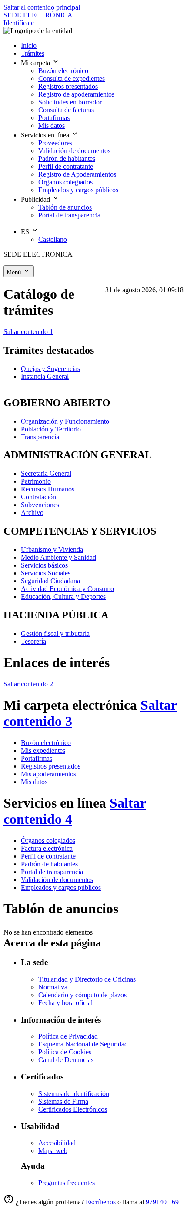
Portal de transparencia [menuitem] (69, 215)
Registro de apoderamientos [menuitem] (76, 94)
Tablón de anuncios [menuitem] (65, 207)
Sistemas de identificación (73, 1093)
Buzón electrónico (46, 742)
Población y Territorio (51, 429)
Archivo (32, 512)
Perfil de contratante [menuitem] (65, 166)
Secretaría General (46, 473)
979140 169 (162, 1202)
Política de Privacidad (68, 1036)
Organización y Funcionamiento (65, 421)
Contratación (38, 497)
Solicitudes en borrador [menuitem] (70, 102)
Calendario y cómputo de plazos (82, 995)
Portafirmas (36, 758)
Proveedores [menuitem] (55, 143)
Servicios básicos (44, 565)
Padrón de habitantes (49, 864)
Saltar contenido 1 (28, 331)
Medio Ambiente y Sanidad (58, 557)
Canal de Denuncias (66, 1059)
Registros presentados (50, 766)
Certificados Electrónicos (72, 1109)
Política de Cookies (64, 1052)
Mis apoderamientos (48, 774)
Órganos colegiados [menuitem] (65, 182)
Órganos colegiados (48, 840)
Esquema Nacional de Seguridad (83, 1044)
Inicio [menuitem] (29, 45)
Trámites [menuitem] (32, 53)
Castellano (52, 239)
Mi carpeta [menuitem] (36, 63)
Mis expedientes (43, 750)
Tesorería (33, 641)
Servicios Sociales (45, 573)
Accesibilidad (57, 1142)
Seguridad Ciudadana (50, 581)
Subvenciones (40, 504)
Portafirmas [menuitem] (54, 117)
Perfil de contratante (48, 856)
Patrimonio (36, 481)
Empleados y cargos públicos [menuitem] (78, 190)
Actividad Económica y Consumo (67, 588)
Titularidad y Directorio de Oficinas (87, 979)
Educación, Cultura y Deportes (63, 596)
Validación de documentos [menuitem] (74, 150)
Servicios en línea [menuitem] (46, 135)
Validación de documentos (57, 879)
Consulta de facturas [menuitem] (66, 110)
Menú (15, 272)
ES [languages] (26, 231)
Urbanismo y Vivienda (52, 549)
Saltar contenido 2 (28, 684)
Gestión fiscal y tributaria (55, 633)
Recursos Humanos (47, 489)
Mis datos (34, 781)
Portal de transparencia (52, 871)
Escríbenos (101, 1202)
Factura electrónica (47, 848)
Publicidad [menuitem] (36, 199)
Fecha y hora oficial (65, 1002)
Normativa (52, 987)
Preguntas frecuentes (66, 1182)
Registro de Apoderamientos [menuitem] (77, 174)
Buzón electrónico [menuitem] (63, 70)
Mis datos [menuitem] (51, 125)
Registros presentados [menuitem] (68, 86)
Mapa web (52, 1150)
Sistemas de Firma (63, 1101)
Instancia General (45, 376)
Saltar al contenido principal (41, 7)
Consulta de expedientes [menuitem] (71, 78)
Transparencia (40, 437)
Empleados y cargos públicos (61, 887)
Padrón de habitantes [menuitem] (66, 158)
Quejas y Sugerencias (50, 368)
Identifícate (18, 23)
